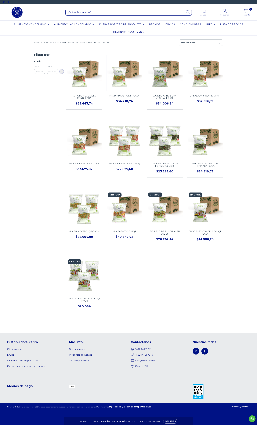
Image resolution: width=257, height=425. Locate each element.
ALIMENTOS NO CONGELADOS (73, 24)
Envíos (10, 354)
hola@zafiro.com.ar (145, 360)
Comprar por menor (79, 360)
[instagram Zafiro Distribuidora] (4, 2)
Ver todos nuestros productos (22, 360)
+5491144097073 (144, 354)
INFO (209, 24)
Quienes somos (77, 349)
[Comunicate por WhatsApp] (252, 418)
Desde (36, 66)
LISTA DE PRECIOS (231, 24)
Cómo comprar (15, 349)
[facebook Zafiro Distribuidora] (9, 2)
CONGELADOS (51, 42)
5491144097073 (143, 349)
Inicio (37, 42)
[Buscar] (187, 12)
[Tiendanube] (240, 407)
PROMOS (154, 24)
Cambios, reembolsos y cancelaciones (26, 366)
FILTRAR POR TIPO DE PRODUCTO (120, 24)
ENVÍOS (170, 24)
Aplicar (61, 71)
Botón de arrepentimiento (137, 407)
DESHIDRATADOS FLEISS (128, 31)
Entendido (170, 421)
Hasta (49, 66)
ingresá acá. (115, 407)
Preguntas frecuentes (80, 354)
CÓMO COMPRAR (190, 24)
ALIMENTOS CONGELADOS (30, 24)
